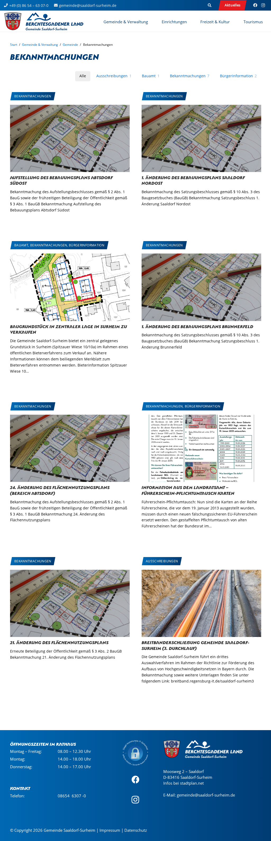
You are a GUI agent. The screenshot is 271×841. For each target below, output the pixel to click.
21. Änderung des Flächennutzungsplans (59, 642)
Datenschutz (135, 830)
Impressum (110, 830)
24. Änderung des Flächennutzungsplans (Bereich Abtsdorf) (60, 490)
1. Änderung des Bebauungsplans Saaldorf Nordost (193, 180)
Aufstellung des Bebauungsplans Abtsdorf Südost (61, 180)
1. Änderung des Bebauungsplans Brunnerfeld (197, 326)
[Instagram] (263, 5)
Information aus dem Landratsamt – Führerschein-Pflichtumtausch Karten (188, 490)
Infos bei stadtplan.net (183, 783)
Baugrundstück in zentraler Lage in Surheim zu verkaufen (68, 329)
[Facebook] (255, 5)
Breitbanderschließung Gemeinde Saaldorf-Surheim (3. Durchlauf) (195, 645)
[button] (209, 5)
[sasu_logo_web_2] (44, 21)
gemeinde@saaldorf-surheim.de (206, 794)
